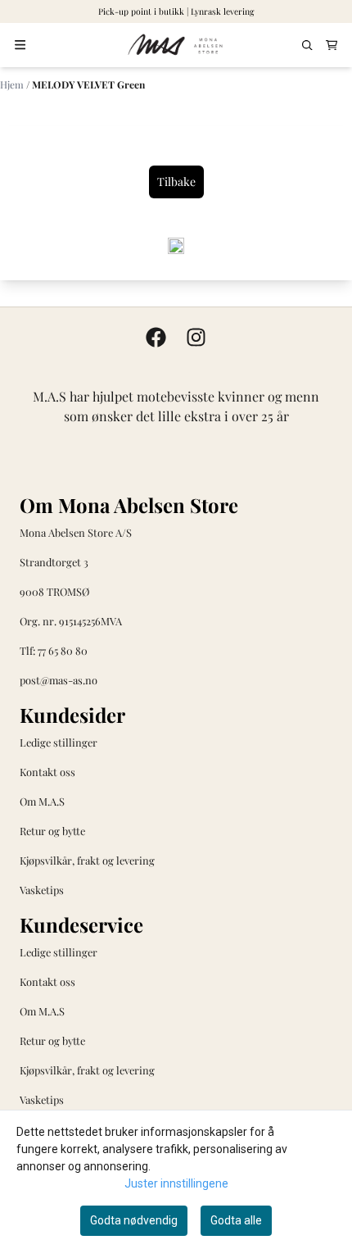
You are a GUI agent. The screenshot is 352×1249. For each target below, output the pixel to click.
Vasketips (42, 890)
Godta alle (236, 1220)
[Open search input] (307, 45)
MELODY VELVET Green (88, 84)
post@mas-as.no (58, 680)
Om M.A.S (42, 801)
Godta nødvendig (134, 1220)
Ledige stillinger (58, 742)
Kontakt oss (47, 772)
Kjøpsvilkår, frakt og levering (87, 860)
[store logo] (176, 45)
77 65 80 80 (63, 650)
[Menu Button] (20, 44)
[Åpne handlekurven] (331, 45)
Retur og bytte (52, 831)
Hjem (13, 84)
